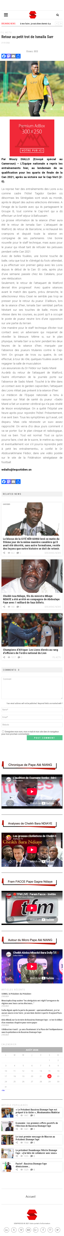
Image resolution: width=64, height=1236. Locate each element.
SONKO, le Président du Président (16, 993)
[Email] (13, 56)
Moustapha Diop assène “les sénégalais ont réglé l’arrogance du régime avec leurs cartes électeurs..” (30, 1002)
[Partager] (18, 56)
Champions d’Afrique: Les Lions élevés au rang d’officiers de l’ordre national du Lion (30, 651)
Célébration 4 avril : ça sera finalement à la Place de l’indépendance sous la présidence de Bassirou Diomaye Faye (31, 1031)
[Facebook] (3, 56)
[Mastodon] (8, 56)
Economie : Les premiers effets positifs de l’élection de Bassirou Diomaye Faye (37, 1124)
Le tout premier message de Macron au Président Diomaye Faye (35, 1138)
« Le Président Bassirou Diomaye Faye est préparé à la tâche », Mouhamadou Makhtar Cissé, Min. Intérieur (38, 1112)
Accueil (30, 1196)
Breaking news (53, 553)
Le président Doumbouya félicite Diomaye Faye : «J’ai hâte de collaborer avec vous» (36, 1152)
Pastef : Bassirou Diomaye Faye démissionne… (31, 1165)
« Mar (3, 1090)
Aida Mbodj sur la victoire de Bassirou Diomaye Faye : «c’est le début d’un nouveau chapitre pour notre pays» (31, 1021)
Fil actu (6, 32)
